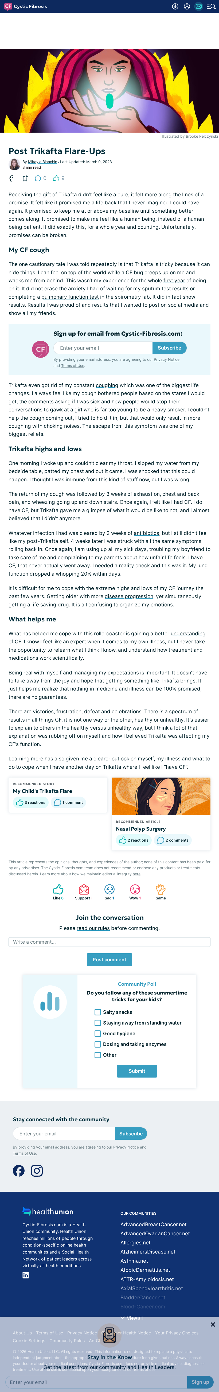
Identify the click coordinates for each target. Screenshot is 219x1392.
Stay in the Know (109, 1319)
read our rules (93, 928)
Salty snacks (117, 1012)
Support (83, 892)
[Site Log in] (187, 6)
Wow (132, 892)
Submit (137, 1071)
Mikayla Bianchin (42, 161)
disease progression (129, 596)
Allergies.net (135, 1243)
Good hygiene (119, 1033)
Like (56, 892)
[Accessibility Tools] (175, 6)
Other (109, 1055)
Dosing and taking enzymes (135, 1044)
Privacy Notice (119, 1359)
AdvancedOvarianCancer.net (155, 1233)
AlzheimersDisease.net (147, 1252)
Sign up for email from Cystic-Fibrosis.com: (117, 333)
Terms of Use (152, 1359)
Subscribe (169, 348)
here (136, 874)
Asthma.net (134, 1261)
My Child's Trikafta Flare (42, 791)
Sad (106, 892)
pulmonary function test (70, 297)
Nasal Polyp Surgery (141, 829)
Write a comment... (34, 942)
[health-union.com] (47, 1213)
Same (158, 892)
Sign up (200, 1344)
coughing (107, 385)
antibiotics (146, 533)
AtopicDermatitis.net (145, 1270)
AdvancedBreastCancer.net (153, 1224)
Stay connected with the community (61, 1119)
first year (174, 280)
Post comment (109, 959)
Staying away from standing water (142, 1023)
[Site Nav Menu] (211, 6)
